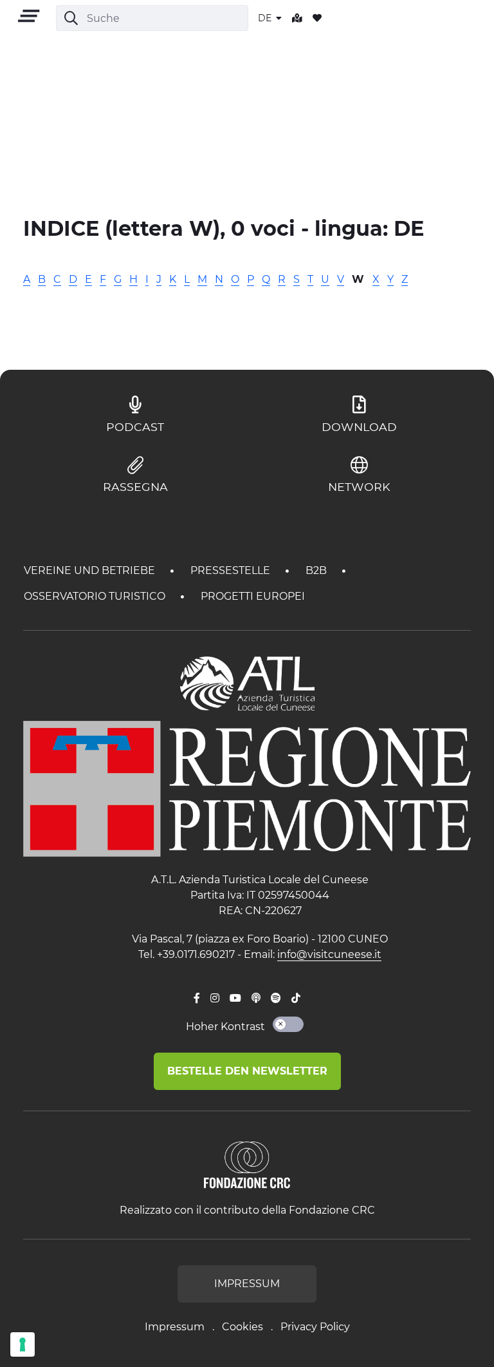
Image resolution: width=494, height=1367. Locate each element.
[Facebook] (197, 998)
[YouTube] (235, 998)
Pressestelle (231, 570)
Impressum (175, 1327)
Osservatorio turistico (96, 596)
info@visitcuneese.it (329, 954)
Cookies (242, 1327)
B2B (317, 570)
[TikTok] (295, 998)
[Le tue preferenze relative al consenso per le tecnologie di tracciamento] (22, 1344)
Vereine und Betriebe (91, 570)
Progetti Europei (253, 596)
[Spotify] (276, 998)
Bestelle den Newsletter (247, 1071)
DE (266, 18)
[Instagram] (214, 998)
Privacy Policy (315, 1327)
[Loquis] (256, 998)
